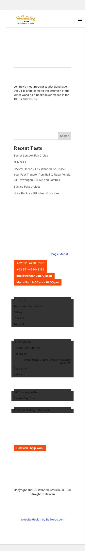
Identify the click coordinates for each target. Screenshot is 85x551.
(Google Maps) (58, 254)
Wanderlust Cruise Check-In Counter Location (47, 361)
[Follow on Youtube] (51, 509)
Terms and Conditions (28, 306)
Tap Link (19, 324)
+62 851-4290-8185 (30, 263)
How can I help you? (29, 448)
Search (64, 136)
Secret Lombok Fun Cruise (31, 155)
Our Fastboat (22, 342)
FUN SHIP (20, 162)
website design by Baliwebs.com (42, 519)
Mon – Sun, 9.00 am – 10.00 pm (37, 282)
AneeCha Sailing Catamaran (32, 410)
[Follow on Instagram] (33, 509)
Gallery (18, 312)
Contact (19, 318)
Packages (20, 353)
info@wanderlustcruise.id (34, 275)
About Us (20, 300)
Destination (21, 368)
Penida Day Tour (24, 398)
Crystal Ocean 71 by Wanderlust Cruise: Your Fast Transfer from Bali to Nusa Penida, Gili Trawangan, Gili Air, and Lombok (42, 174)
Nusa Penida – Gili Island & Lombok (36, 193)
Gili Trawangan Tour (26, 392)
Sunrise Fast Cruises (27, 186)
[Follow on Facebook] (42, 509)
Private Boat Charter (27, 348)
